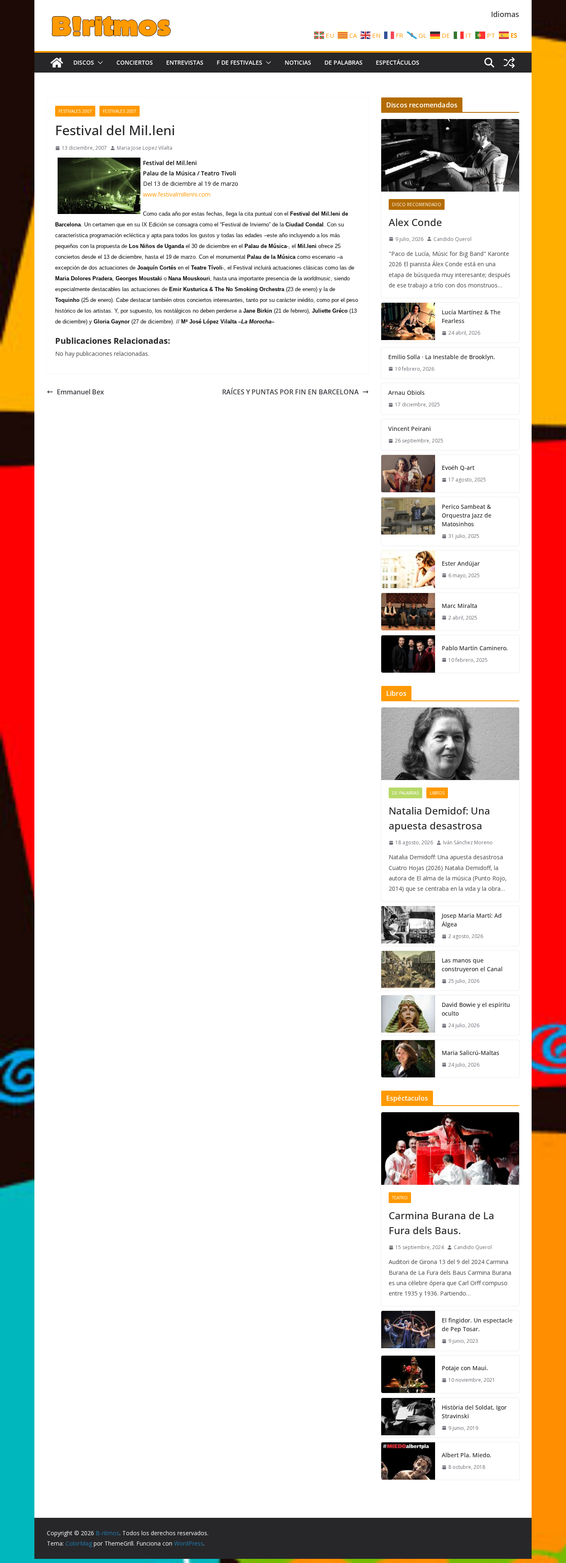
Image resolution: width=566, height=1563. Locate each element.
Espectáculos (397, 62)
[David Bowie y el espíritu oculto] (408, 1015)
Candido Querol (452, 239)
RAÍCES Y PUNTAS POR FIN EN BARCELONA (290, 391)
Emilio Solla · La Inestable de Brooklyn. (441, 357)
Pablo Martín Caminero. (475, 648)
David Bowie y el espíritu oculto (476, 1009)
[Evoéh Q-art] (408, 473)
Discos (83, 62)
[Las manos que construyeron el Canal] (408, 971)
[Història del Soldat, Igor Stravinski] (408, 1418)
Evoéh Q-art (458, 468)
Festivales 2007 (75, 111)
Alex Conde (415, 222)
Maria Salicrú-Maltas (470, 1053)
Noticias (298, 62)
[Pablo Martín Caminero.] (408, 654)
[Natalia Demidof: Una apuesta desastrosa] (450, 743)
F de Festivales (239, 62)
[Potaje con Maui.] (408, 1374)
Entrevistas (184, 62)
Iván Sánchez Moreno (468, 842)
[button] (98, 62)
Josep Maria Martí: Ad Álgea (472, 920)
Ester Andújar (461, 563)
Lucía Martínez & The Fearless (471, 316)
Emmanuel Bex (80, 391)
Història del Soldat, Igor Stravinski (474, 1411)
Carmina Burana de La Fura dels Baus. (441, 1222)
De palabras (343, 62)
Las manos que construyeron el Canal (472, 964)
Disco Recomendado (416, 204)
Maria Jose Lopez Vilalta (144, 147)
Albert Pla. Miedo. (466, 1455)
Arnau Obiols (406, 392)
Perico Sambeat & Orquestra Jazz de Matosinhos (466, 515)
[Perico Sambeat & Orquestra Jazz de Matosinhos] (408, 521)
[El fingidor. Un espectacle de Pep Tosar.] (408, 1331)
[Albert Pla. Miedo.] (408, 1461)
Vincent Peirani (409, 429)
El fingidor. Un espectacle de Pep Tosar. (477, 1324)
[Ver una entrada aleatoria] (509, 63)
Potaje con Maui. (465, 1368)
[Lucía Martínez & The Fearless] (408, 323)
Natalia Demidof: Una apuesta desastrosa (439, 818)
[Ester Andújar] (408, 569)
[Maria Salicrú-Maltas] (408, 1058)
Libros (437, 793)
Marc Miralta (459, 606)
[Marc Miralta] (408, 611)
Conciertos (134, 62)
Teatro (400, 1198)
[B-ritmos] (57, 63)
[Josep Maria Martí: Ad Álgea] (408, 926)
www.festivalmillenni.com (176, 194)
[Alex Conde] (450, 155)
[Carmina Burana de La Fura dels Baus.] (450, 1148)
